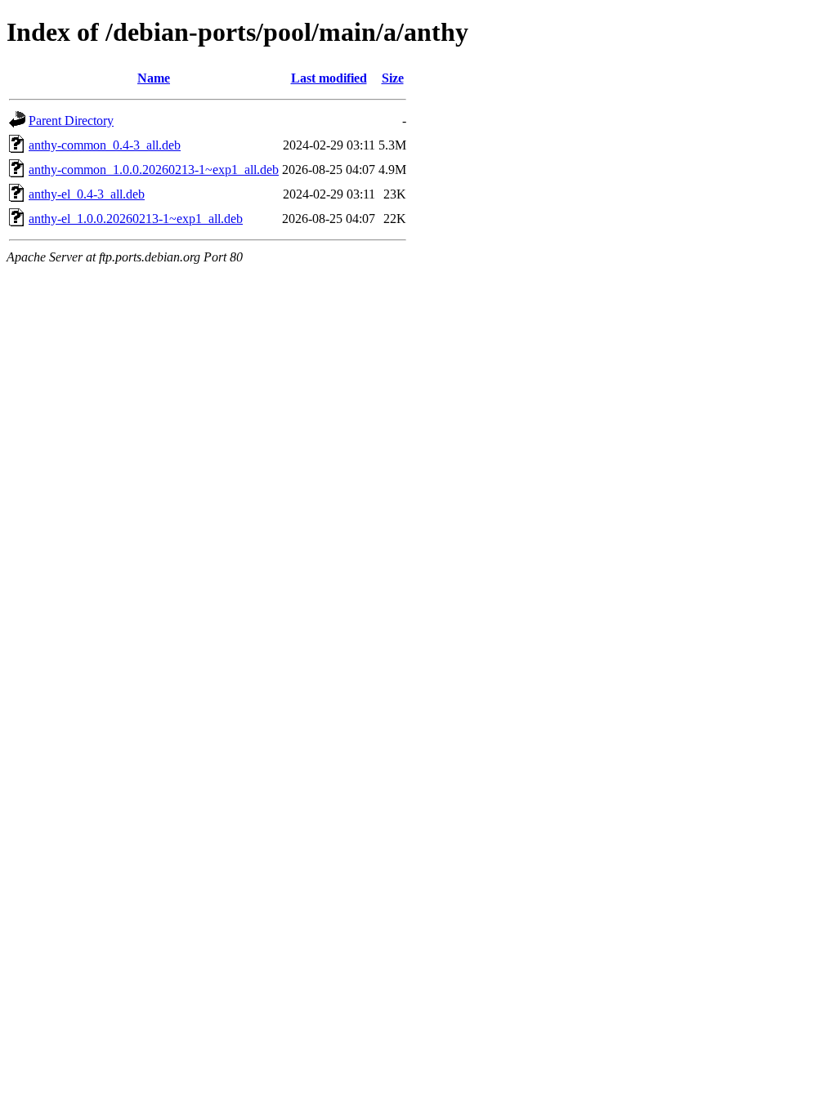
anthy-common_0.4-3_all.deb (105, 145)
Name (153, 78)
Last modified (329, 78)
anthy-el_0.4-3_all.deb (87, 194)
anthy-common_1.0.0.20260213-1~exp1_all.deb (154, 169)
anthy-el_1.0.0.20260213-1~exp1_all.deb (136, 218)
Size (393, 78)
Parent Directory (71, 120)
